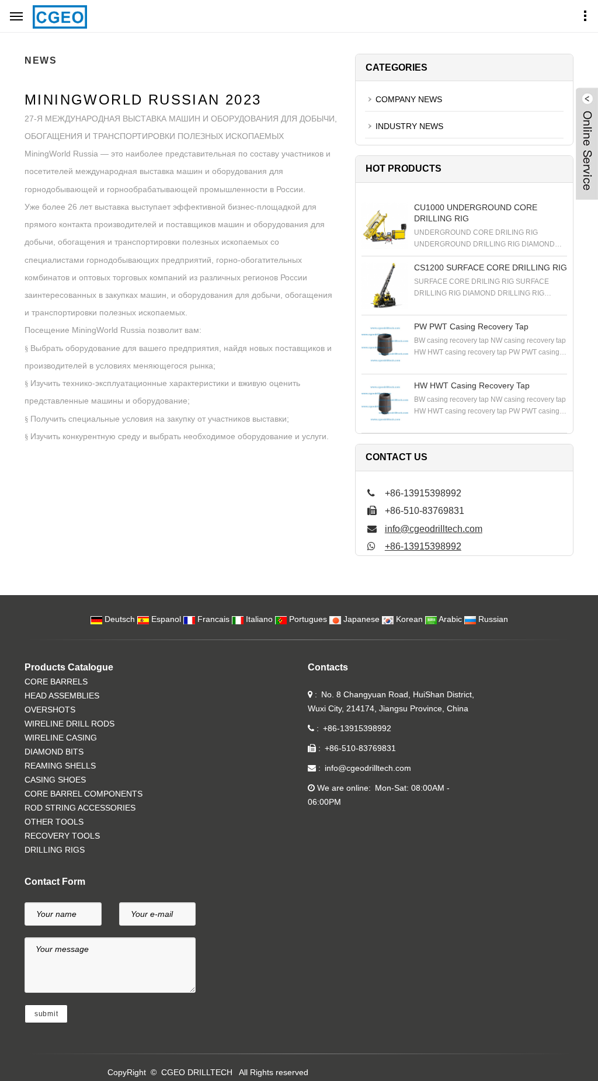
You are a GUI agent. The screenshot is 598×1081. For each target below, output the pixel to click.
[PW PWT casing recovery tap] (384, 344)
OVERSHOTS (50, 709)
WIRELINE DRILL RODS (69, 723)
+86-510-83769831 (360, 748)
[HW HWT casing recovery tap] (384, 403)
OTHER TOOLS (54, 821)
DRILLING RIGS (55, 849)
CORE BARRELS (56, 681)
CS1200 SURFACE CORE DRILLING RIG (490, 267)
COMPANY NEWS (409, 99)
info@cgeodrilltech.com (433, 529)
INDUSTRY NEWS (409, 126)
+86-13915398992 (423, 546)
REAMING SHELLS (60, 765)
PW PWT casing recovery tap (471, 326)
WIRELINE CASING (61, 737)
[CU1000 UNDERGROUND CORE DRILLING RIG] (384, 225)
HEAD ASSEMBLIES (62, 695)
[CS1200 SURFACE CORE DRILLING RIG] (384, 285)
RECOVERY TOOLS (62, 835)
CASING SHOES (55, 779)
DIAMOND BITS (54, 751)
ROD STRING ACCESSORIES (80, 807)
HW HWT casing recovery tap (472, 385)
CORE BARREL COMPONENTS (83, 793)
